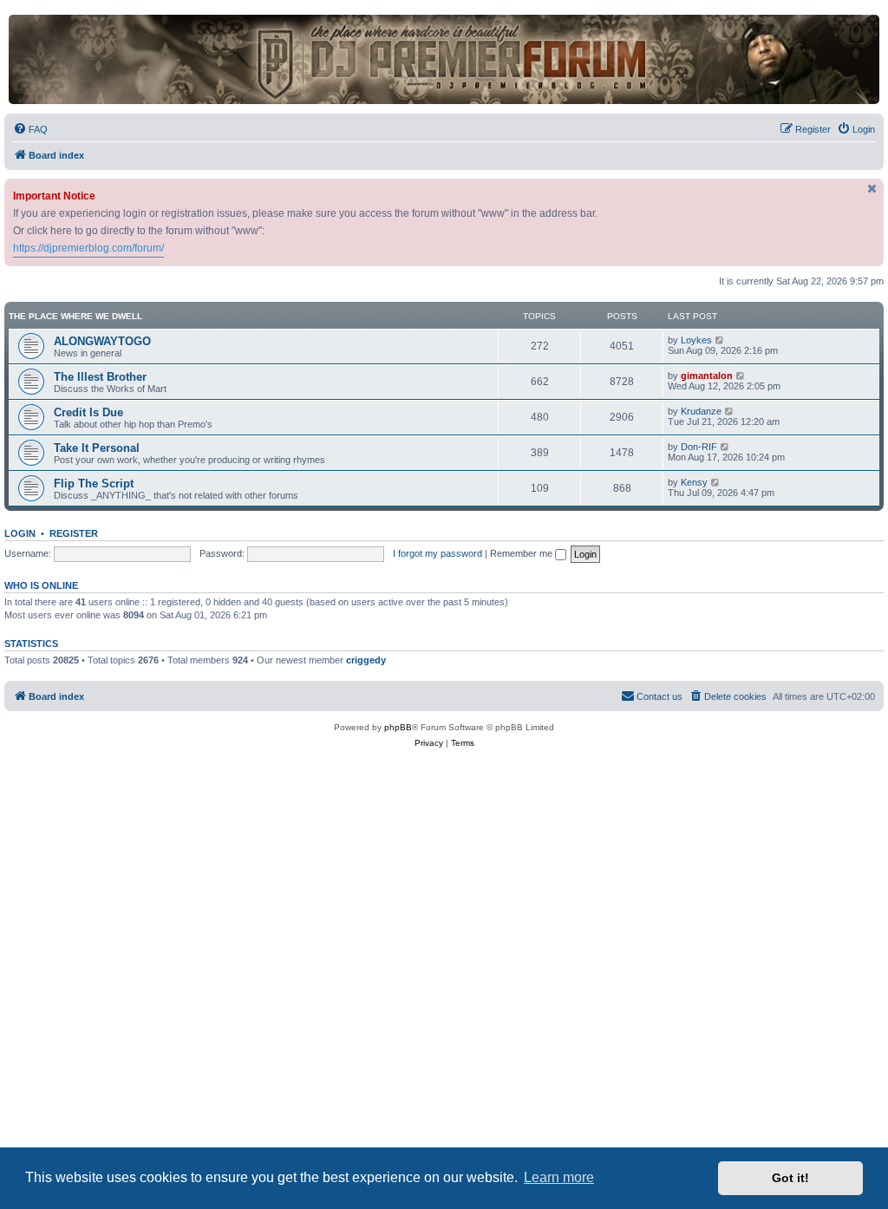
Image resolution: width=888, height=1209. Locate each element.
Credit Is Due (88, 412)
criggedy (366, 660)
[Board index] (444, 59)
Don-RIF (699, 446)
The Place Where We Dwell (75, 316)
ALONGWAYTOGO (102, 341)
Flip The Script (94, 483)
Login (20, 533)
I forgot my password (437, 553)
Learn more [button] (559, 1177)
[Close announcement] (872, 188)
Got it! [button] (790, 1178)
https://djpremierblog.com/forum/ (88, 248)
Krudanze (701, 411)
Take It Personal (97, 447)
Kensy (694, 482)
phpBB (398, 727)
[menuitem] (30, 129)
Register (73, 533)
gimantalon (707, 375)
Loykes (696, 340)
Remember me (522, 553)
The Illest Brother (100, 376)
